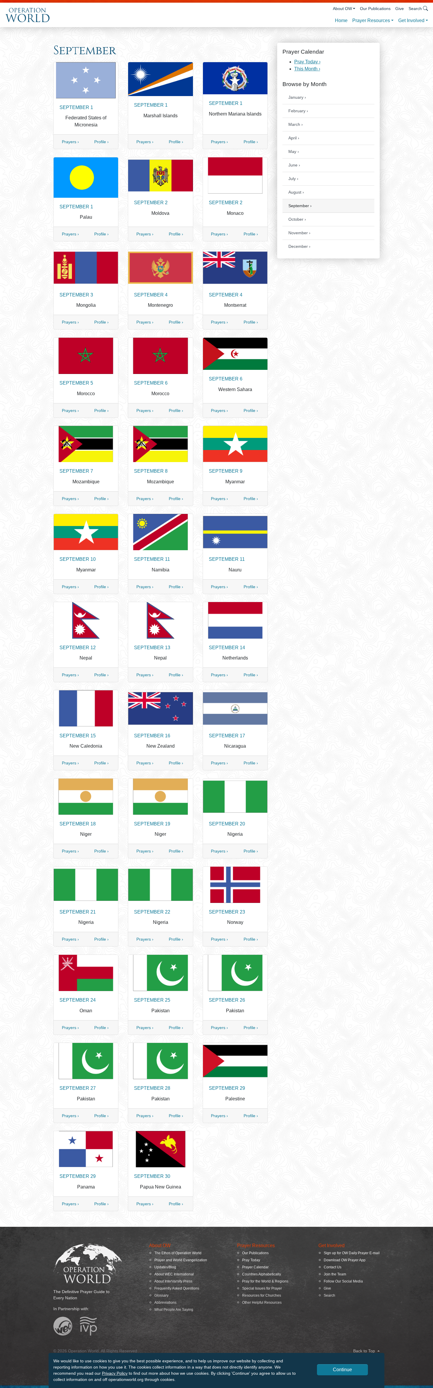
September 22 (152, 911)
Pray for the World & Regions (265, 1281)
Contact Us (332, 1267)
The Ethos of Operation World (177, 1253)
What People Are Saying (173, 1310)
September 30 (152, 1176)
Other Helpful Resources (262, 1302)
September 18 (78, 823)
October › (297, 219)
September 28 (152, 1088)
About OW (342, 8)
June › (294, 165)
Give (399, 8)
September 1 (76, 107)
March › (295, 124)
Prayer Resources (371, 20)
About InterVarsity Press (173, 1281)
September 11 (152, 559)
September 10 (78, 559)
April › (293, 138)
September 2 (151, 202)
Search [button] (415, 8)
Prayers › (70, 141)
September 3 (76, 294)
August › (296, 192)
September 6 (151, 382)
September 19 (152, 823)
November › (299, 232)
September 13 (152, 647)
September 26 (227, 1000)
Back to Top (364, 1351)
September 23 (227, 911)
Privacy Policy (115, 1373)
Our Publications (375, 8)
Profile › (101, 141)
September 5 (76, 382)
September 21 (78, 911)
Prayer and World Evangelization (180, 1260)
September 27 (78, 1088)
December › (299, 246)
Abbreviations (165, 1302)
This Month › (307, 68)
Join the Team (335, 1274)
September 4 (151, 294)
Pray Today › (307, 61)
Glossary (161, 1295)
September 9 (225, 471)
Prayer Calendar (255, 1267)
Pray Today (251, 1260)
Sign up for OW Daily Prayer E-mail (352, 1253)
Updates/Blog (165, 1267)
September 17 (227, 735)
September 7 (76, 471)
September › (300, 205)
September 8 (151, 471)
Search (329, 1295)
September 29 (227, 1088)
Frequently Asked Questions (176, 1288)
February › (298, 110)
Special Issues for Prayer (262, 1288)
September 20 (227, 823)
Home (341, 20)
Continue (342, 1369)
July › (293, 178)
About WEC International (174, 1274)
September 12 (78, 647)
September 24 (78, 1000)
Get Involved (411, 20)
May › (293, 151)
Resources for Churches (261, 1295)
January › (297, 97)
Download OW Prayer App (345, 1260)
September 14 (227, 647)
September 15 (78, 735)
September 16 (152, 735)
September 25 (152, 1000)
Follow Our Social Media (343, 1281)
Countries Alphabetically (261, 1274)
